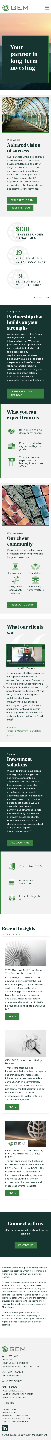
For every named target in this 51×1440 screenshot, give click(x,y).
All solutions (20, 842)
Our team (8, 1359)
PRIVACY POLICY (10, 1412)
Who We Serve (12, 1381)
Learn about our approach (22, 393)
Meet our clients (22, 604)
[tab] (7, 735)
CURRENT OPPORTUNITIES (16, 1418)
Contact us (25, 1245)
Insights (8, 1403)
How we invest (12, 1375)
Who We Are (10, 1356)
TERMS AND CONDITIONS (15, 1415)
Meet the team (20, 207)
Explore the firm (22, 200)
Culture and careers (15, 1363)
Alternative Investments (18, 1394)
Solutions (9, 1387)
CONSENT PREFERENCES (15, 1421)
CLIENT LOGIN (9, 1409)
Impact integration (15, 1397)
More (12, 1016)
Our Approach (12, 1371)
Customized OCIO (13, 1391)
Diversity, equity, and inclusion (21, 1366)
